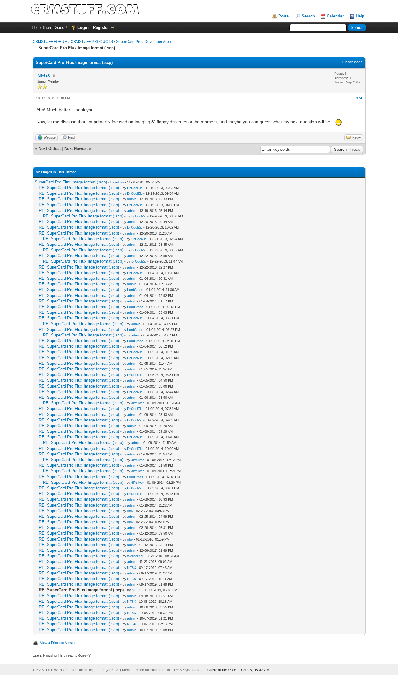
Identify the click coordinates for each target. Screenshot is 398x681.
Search (308, 16)
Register (101, 27)
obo (130, 511)
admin (119, 182)
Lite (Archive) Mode (115, 670)
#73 (359, 98)
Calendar (335, 16)
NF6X (43, 75)
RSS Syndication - (190, 670)
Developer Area (158, 42)
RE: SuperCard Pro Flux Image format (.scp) (79, 187)
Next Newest (76, 148)
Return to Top (83, 670)
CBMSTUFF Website (50, 670)
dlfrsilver (137, 403)
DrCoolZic (134, 188)
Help (360, 16)
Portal (284, 16)
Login (83, 27)
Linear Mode (352, 62)
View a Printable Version (58, 643)
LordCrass (135, 290)
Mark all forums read (153, 670)
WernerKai (135, 556)
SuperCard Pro (128, 42)
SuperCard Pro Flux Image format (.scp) (71, 182)
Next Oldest (50, 148)
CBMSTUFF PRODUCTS (92, 42)
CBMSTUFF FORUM (50, 42)
